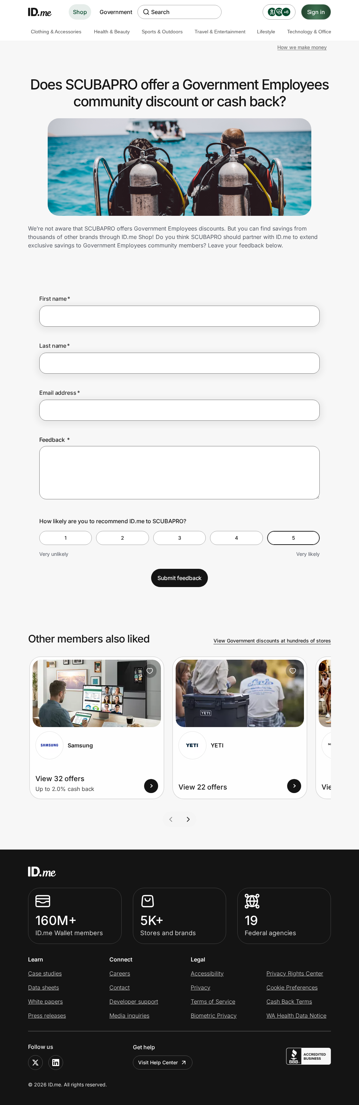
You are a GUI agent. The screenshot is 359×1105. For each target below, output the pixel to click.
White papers (45, 1001)
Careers (119, 973)
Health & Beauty (112, 31)
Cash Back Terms (289, 1001)
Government (116, 11)
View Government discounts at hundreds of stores (272, 641)
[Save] (150, 671)
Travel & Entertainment (220, 31)
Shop (80, 11)
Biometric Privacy (214, 1015)
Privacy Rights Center (294, 973)
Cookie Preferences (292, 987)
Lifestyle (266, 31)
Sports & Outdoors (162, 31)
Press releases (47, 1015)
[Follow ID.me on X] (35, 1062)
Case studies (45, 973)
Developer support (133, 1001)
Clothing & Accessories (56, 31)
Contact (119, 987)
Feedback (54, 439)
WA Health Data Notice (296, 1015)
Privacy (200, 987)
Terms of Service (213, 1001)
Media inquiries (129, 1015)
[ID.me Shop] (44, 12)
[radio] (65, 538)
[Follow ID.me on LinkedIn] (55, 1062)
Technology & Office (309, 31)
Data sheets (43, 987)
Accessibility (207, 973)
